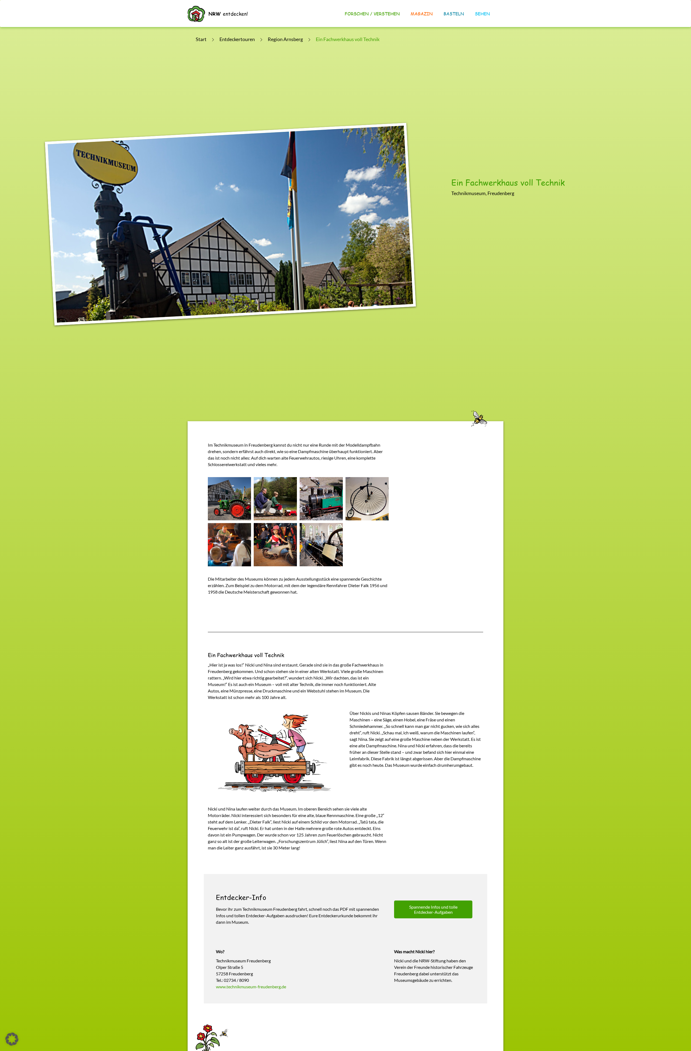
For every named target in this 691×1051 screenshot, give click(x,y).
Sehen (482, 14)
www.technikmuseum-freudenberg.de (251, 986)
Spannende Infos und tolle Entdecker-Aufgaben (433, 909)
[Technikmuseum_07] (367, 498)
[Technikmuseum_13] (275, 544)
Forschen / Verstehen (372, 14)
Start (201, 39)
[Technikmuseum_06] (321, 498)
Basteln (453, 14)
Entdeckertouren (237, 39)
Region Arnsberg (285, 39)
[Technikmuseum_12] (229, 544)
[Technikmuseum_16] (321, 544)
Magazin (422, 14)
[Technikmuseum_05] (275, 498)
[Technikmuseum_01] (229, 498)
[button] (12, 1039)
